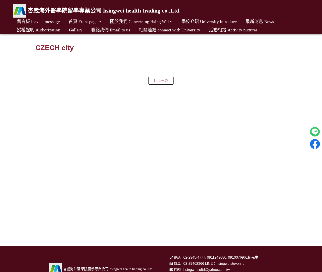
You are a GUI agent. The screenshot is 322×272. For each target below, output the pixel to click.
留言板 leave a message (38, 21)
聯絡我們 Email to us (110, 29)
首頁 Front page (83, 21)
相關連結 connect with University (169, 29)
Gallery (75, 29)
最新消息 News (260, 21)
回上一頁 (161, 80)
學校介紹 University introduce (209, 21)
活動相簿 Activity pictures (233, 29)
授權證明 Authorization (38, 29)
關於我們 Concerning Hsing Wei (139, 21)
